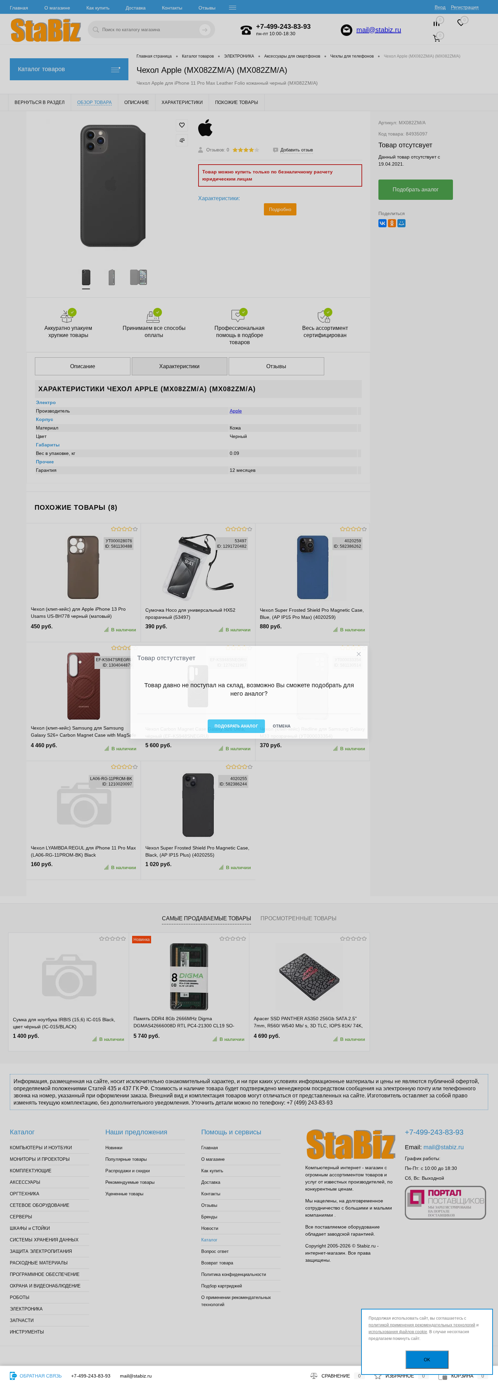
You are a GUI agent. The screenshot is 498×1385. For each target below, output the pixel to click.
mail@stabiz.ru (136, 1376)
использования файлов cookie (398, 1331)
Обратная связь (40, 1376)
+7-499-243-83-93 (90, 1376)
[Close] (358, 654)
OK (427, 1359)
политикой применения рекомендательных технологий (422, 1325)
